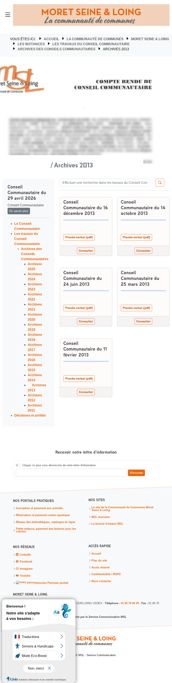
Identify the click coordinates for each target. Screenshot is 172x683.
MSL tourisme (100, 517)
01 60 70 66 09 (130, 603)
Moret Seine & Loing (150, 39)
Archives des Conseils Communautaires (56, 49)
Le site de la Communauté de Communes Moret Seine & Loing (122, 509)
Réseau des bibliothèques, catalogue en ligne (45, 522)
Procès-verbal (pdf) (79, 237)
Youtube (24, 575)
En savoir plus (18, 211)
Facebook (25, 561)
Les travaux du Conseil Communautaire (91, 44)
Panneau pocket (57, 582)
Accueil (51, 39)
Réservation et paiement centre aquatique (43, 515)
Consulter (86, 250)
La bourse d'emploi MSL (107, 524)
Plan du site (99, 560)
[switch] (18, 465)
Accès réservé (100, 567)
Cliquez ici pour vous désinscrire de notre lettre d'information (59, 465)
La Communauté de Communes (95, 39)
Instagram (26, 568)
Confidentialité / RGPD (106, 574)
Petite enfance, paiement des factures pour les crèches (46, 530)
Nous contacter (101, 581)
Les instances (31, 44)
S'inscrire (136, 472)
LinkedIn (25, 554)
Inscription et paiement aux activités (39, 508)
